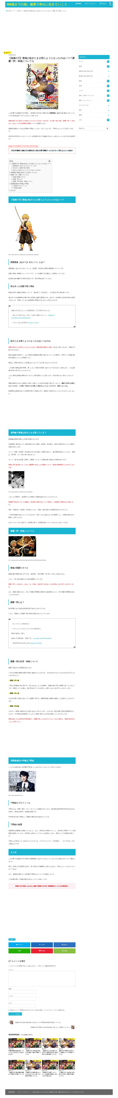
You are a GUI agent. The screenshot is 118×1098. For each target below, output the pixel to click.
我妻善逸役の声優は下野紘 (20, 183)
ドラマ (81, 90)
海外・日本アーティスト (86, 95)
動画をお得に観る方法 (86, 76)
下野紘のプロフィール (20, 186)
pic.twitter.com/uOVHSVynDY (21, 318)
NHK (80, 86)
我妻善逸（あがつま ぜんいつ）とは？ (25, 166)
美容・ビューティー (85, 100)
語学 (80, 110)
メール (10, 996)
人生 (80, 120)
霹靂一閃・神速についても (20, 175)
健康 (80, 115)
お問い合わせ (102, 3)
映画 (80, 81)
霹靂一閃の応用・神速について (22, 181)
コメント (11, 969)
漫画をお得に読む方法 (86, 71)
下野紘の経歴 (17, 188)
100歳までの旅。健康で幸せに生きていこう (37, 4)
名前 (10, 989)
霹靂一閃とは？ (18, 179)
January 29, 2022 (36, 643)
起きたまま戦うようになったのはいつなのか (27, 170)
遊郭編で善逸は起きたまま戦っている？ (24, 172)
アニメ (81, 61)
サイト (10, 1003)
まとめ (13, 190)
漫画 (80, 66)
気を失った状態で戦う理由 (21, 168)
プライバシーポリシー (90, 3)
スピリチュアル (84, 105)
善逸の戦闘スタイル (19, 177)
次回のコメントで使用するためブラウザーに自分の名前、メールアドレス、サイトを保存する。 (38, 1010)
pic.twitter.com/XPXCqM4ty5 (42, 638)
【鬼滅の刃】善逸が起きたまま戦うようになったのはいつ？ (31, 163)
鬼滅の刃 (12, 939)
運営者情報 (78, 3)
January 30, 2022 (32, 322)
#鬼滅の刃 (51, 315)
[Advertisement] (42, 34)
